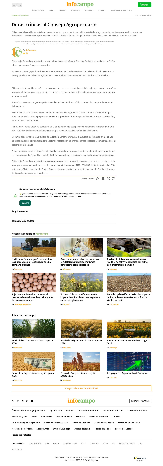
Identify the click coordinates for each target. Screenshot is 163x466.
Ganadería (62, 10)
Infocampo (15, 15)
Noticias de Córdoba (22, 428)
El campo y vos (19, 416)
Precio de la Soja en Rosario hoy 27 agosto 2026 (33, 374)
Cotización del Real (137, 410)
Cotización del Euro (113, 410)
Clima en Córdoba (81, 422)
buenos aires (17, 450)
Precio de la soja (61, 428)
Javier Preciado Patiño (22, 304)
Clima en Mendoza (104, 422)
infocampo (18, 269)
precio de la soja (70, 444)
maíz (113, 444)
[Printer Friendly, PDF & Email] (113, 179)
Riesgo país (94, 444)
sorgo (83, 444)
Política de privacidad (140, 401)
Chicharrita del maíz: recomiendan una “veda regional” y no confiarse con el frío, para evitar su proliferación (127, 261)
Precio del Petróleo (21, 434)
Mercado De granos (127, 444)
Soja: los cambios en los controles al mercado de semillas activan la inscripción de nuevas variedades (33, 297)
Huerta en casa (64, 416)
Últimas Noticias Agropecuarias (28, 410)
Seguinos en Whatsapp (144, 4)
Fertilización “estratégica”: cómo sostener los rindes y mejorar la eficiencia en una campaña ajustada (33, 261)
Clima (51, 10)
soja (140, 444)
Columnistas (114, 304)
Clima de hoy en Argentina (26, 422)
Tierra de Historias (98, 416)
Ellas (34, 416)
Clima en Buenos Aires (56, 422)
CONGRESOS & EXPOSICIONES (120, 10)
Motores (80, 416)
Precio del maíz (82, 428)
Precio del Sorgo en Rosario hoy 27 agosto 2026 (77, 374)
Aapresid (66, 304)
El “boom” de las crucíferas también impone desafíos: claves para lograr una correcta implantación (80, 297)
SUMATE (25, 203)
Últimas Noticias (38, 10)
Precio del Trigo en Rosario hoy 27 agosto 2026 (81, 342)
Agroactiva (102, 10)
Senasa (70, 410)
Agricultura (75, 10)
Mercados (88, 10)
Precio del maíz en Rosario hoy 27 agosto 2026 (32, 342)
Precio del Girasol (124, 428)
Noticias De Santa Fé (129, 422)
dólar (105, 444)
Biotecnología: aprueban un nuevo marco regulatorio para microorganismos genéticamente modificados (81, 261)
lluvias (116, 416)
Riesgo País (43, 428)
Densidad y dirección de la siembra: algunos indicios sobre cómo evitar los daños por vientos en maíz (128, 297)
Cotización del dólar (88, 410)
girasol (56, 444)
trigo (47, 444)
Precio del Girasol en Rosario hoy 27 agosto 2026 (128, 342)
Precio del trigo (103, 428)
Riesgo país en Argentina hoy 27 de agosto (128, 373)
